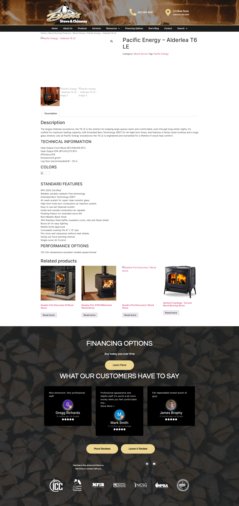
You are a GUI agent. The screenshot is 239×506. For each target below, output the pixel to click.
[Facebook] (147, 464)
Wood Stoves (79, 33)
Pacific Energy (161, 53)
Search (181, 28)
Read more (49, 315)
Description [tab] (51, 113)
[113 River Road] (168, 12)
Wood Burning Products (59, 33)
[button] (111, 41)
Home (55, 28)
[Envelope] (154, 464)
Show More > (108, 406)
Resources (111, 28)
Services (96, 28)
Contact (168, 28)
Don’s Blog (154, 28)
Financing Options (134, 28)
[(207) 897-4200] (132, 12)
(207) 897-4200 (145, 12)
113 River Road (181, 11)
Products (82, 28)
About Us (67, 28)
